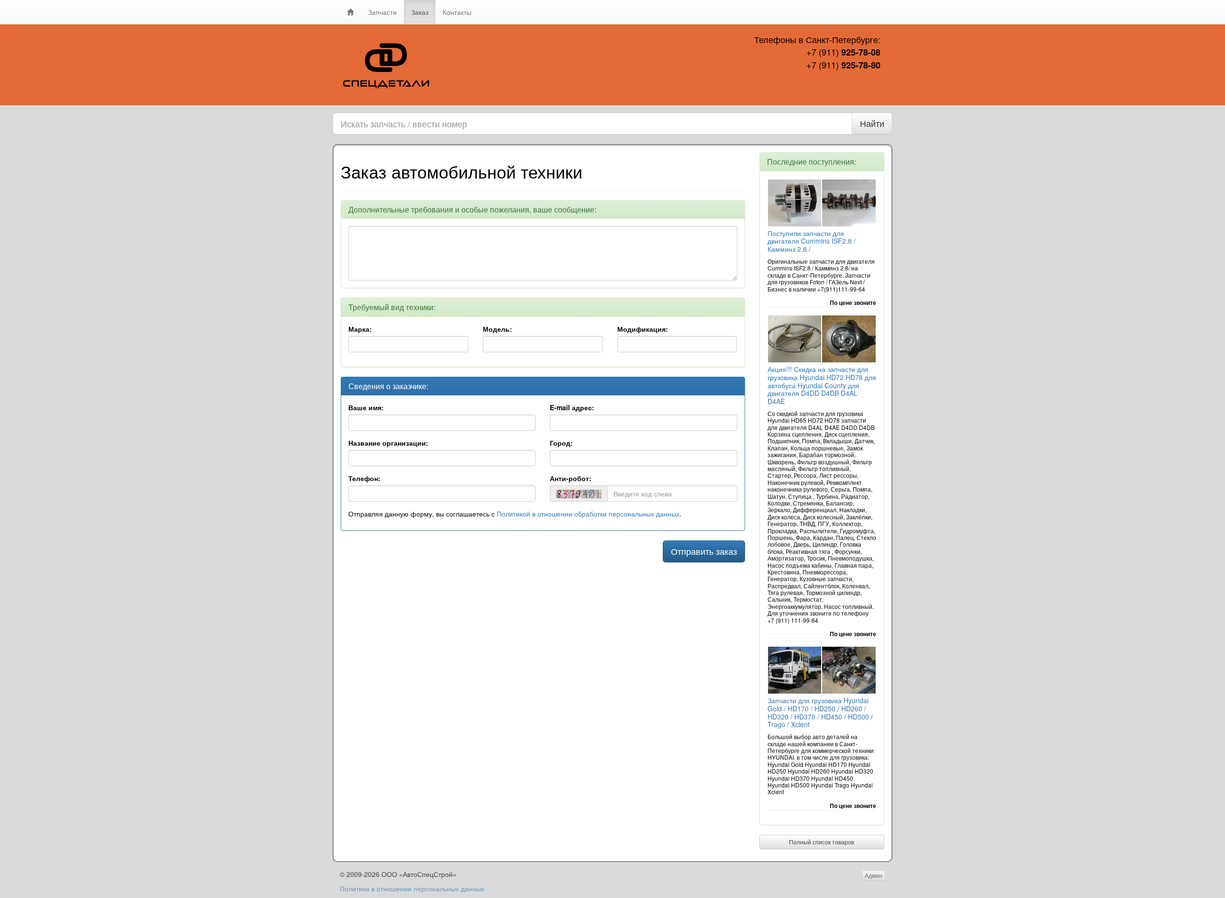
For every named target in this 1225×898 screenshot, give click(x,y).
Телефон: (364, 478)
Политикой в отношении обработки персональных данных (588, 513)
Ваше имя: (366, 407)
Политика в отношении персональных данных (412, 888)
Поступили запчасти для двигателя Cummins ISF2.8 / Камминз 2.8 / (812, 241)
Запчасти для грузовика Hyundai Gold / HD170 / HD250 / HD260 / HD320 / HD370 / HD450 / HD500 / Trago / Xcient (820, 712)
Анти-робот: (570, 478)
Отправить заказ (704, 551)
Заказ (419, 12)
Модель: (497, 329)
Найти (872, 123)
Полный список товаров (821, 842)
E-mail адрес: (572, 407)
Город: (561, 443)
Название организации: (388, 443)
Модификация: (642, 329)
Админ (873, 875)
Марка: (360, 329)
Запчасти (382, 12)
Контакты (457, 12)
